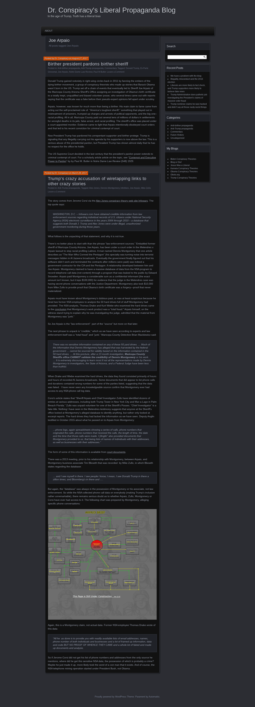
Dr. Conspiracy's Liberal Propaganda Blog (112, 10)
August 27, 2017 (80, 58)
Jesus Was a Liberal (180, 165)
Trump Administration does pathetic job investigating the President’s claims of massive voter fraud (187, 97)
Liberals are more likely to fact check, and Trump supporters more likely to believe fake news (186, 88)
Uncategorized (177, 138)
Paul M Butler (100, 72)
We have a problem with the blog (186, 76)
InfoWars (125, 188)
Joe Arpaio (63, 72)
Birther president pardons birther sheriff (88, 63)
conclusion (60, 309)
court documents (116, 452)
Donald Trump (132, 68)
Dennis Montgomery (110, 188)
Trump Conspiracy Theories (184, 178)
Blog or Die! (176, 162)
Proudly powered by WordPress (110, 696)
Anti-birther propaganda (69, 68)
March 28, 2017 (79, 173)
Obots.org (175, 174)
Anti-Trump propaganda (92, 68)
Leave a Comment (115, 72)
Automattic (154, 696)
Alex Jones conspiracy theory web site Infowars (122, 200)
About (49, 31)
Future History (177, 135)
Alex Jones (94, 188)
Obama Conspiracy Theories (184, 171)
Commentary (111, 68)
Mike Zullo (146, 188)
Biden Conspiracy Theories (183, 159)
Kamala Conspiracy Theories (184, 168)
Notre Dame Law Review (80, 72)
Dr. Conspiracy (62, 58)
